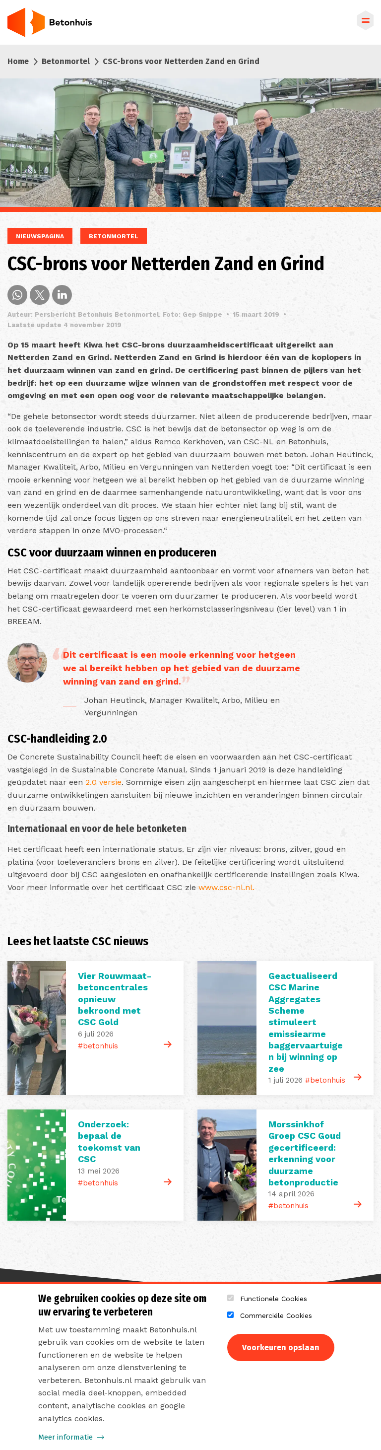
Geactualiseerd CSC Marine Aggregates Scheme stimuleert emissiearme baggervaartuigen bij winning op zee (305, 1022)
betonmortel (113, 236)
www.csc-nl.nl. (226, 887)
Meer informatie (65, 1437)
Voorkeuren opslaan (280, 1347)
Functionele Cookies (273, 1299)
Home (18, 61)
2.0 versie (103, 782)
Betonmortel (66, 61)
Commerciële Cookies (276, 1315)
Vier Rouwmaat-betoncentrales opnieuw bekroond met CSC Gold (114, 999)
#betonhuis (98, 1045)
